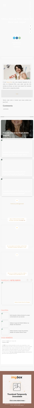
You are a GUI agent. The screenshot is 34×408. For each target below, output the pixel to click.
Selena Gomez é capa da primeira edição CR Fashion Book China (19, 331)
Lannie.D (27, 403)
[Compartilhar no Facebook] (17, 37)
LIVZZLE (22, 403)
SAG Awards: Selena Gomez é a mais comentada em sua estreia (20, 316)
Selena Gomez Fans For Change (22, 302)
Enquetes (16, 34)
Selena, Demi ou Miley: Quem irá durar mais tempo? (17, 20)
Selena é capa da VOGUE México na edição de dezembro (19, 323)
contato (7, 340)
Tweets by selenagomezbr (17, 203)
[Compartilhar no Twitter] (14, 37)
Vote (17, 94)
